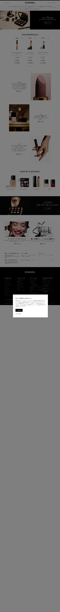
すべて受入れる (19, 310)
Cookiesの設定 (18, 313)
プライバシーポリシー (24, 304)
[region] (30, 306)
